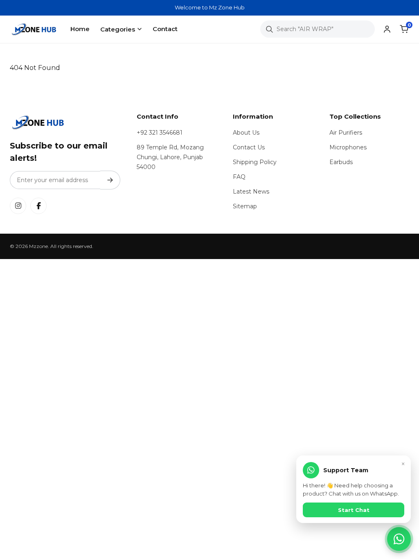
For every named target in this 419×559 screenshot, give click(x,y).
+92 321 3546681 (159, 132)
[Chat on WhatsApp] (399, 539)
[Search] (269, 29)
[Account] (387, 29)
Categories (117, 29)
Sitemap (245, 206)
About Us (246, 132)
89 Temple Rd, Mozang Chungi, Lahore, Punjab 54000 (170, 157)
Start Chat (353, 510)
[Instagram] (18, 206)
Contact (165, 29)
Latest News (251, 191)
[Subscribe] (110, 180)
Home (80, 29)
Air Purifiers (345, 132)
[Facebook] (38, 206)
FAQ (239, 176)
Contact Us (249, 147)
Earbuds (341, 162)
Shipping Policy (255, 162)
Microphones (348, 147)
